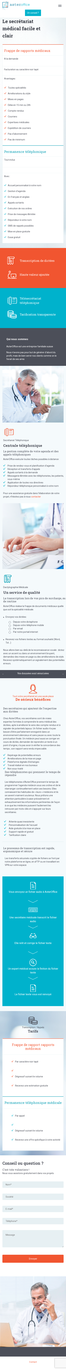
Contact (33, 1362)
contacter (36, 496)
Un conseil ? (33, 13)
